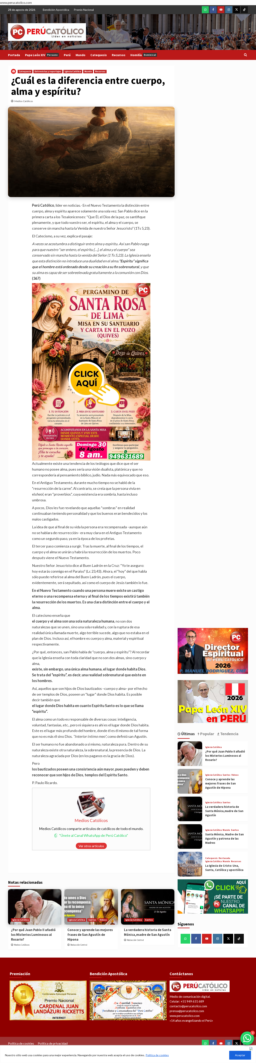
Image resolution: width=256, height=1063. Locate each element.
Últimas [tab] (187, 733)
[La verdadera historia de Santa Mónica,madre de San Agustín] (147, 907)
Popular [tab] (206, 733)
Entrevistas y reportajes (48, 71)
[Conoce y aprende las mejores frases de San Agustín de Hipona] (91, 907)
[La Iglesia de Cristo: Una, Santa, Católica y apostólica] (190, 864)
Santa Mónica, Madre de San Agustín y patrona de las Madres (224, 839)
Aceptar (240, 1055)
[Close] (251, 1048)
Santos (92, 919)
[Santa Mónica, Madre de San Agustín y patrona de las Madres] (190, 836)
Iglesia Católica (73, 71)
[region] (128, 1054)
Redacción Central (78, 944)
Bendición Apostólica (56, 9)
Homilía (143, 55)
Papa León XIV (41, 55)
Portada (14, 55)
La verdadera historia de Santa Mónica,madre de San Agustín (147, 932)
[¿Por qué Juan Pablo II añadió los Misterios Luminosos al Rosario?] (34, 907)
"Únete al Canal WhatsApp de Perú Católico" (93, 835)
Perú (67, 55)
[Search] (245, 55)
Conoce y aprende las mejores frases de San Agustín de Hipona (90, 935)
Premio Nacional (84, 9)
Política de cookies (157, 1055)
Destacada (224, 858)
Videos (103, 919)
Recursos (118, 55)
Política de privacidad (53, 1043)
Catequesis (98, 55)
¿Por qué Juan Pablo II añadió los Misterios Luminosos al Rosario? (33, 935)
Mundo (80, 55)
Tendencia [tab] (228, 733)
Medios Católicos (23, 101)
